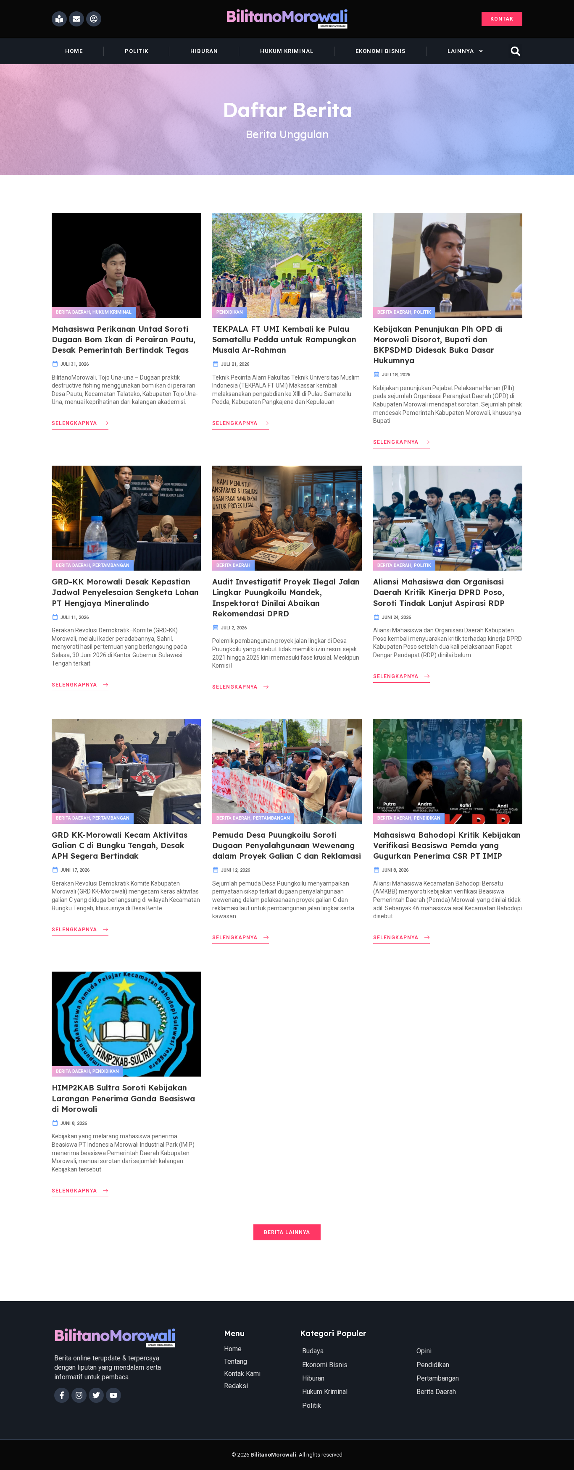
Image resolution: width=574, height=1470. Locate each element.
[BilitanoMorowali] (287, 19)
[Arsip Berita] (59, 18)
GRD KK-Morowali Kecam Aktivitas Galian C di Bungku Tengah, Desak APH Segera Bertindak (119, 845)
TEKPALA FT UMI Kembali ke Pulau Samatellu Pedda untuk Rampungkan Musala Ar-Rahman (284, 339)
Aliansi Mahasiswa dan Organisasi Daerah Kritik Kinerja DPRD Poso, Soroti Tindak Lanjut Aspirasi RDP (439, 592)
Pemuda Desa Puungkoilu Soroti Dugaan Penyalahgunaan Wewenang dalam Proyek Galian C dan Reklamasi (286, 845)
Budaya (313, 1351)
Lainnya (461, 51)
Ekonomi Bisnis (380, 51)
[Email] (76, 18)
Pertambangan (110, 565)
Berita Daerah (73, 312)
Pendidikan (229, 312)
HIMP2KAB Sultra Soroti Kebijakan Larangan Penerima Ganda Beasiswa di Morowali (123, 1098)
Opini (424, 1351)
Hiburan (204, 51)
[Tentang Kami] (93, 18)
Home (74, 51)
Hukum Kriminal (286, 51)
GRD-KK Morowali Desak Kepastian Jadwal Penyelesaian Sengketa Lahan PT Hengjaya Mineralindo (125, 592)
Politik (136, 51)
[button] (515, 51)
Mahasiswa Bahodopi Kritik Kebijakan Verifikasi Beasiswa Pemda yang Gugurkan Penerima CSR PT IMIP (447, 845)
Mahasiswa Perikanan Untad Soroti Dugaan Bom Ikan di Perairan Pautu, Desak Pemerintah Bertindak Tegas (123, 339)
